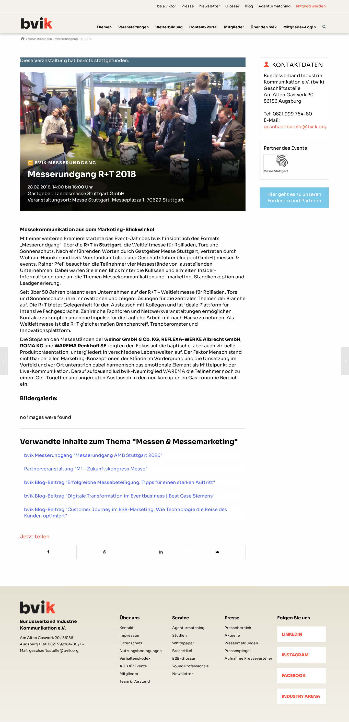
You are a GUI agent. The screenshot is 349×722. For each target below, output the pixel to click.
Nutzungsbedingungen (141, 650)
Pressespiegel (238, 650)
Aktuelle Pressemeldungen (241, 639)
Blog (249, 6)
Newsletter (209, 6)
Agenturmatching (274, 6)
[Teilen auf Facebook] (48, 552)
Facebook (294, 675)
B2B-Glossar (183, 658)
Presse (187, 6)
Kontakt (127, 627)
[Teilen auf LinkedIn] (161, 552)
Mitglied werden (311, 6)
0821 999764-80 (62, 644)
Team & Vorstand (135, 681)
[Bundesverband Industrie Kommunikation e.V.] (22, 39)
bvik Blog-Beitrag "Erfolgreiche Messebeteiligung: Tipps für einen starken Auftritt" (119, 482)
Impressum (130, 635)
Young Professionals (190, 666)
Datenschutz (131, 643)
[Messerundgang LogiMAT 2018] (345, 361)
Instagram (295, 655)
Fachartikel (182, 650)
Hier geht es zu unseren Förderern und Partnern (294, 198)
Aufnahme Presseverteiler (248, 658)
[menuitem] (167, 6)
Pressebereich (238, 627)
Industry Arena (301, 696)
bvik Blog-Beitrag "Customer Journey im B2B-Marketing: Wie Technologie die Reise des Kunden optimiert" (125, 513)
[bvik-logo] (43, 23)
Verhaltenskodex (135, 658)
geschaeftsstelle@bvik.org (295, 126)
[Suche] (324, 23)
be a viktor (166, 6)
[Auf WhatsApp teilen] (105, 552)
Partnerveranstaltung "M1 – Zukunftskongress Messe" (85, 469)
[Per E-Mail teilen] (217, 552)
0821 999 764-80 (292, 114)
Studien (179, 635)
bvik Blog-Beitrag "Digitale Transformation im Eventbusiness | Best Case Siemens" (119, 496)
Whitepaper (183, 643)
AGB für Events (133, 666)
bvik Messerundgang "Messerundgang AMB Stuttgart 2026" (93, 455)
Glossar (232, 6)
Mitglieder (129, 673)
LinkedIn (292, 634)
